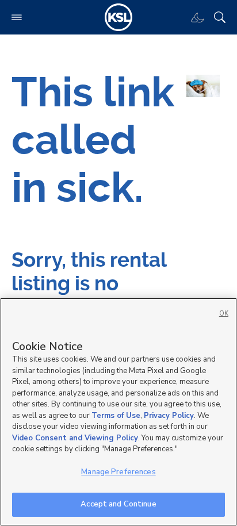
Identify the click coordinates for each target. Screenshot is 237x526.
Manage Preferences (118, 472)
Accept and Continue (118, 504)
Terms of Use (115, 415)
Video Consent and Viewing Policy (75, 438)
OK (223, 313)
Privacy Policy (169, 415)
